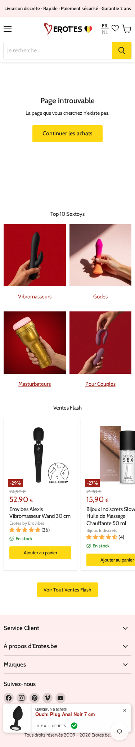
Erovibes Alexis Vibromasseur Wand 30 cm (40, 513)
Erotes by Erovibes (26, 523)
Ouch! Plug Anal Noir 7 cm (65, 714)
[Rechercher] (121, 50)
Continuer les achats (67, 133)
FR (105, 25)
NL (105, 32)
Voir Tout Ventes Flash (67, 589)
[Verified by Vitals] (74, 725)
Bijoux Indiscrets (101, 530)
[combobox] (58, 50)
